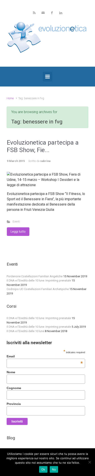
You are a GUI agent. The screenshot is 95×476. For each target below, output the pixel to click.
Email (45, 356)
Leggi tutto (18, 231)
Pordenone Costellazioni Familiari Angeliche (35, 276)
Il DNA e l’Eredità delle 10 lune (25, 331)
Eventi (16, 221)
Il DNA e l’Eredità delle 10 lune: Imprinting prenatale (39, 280)
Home (10, 98)
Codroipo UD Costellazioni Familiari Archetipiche (38, 289)
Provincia (14, 404)
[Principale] (47, 76)
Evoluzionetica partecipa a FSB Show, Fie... (43, 146)
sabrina (45, 161)
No (54, 469)
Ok (43, 469)
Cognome (14, 388)
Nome (11, 372)
